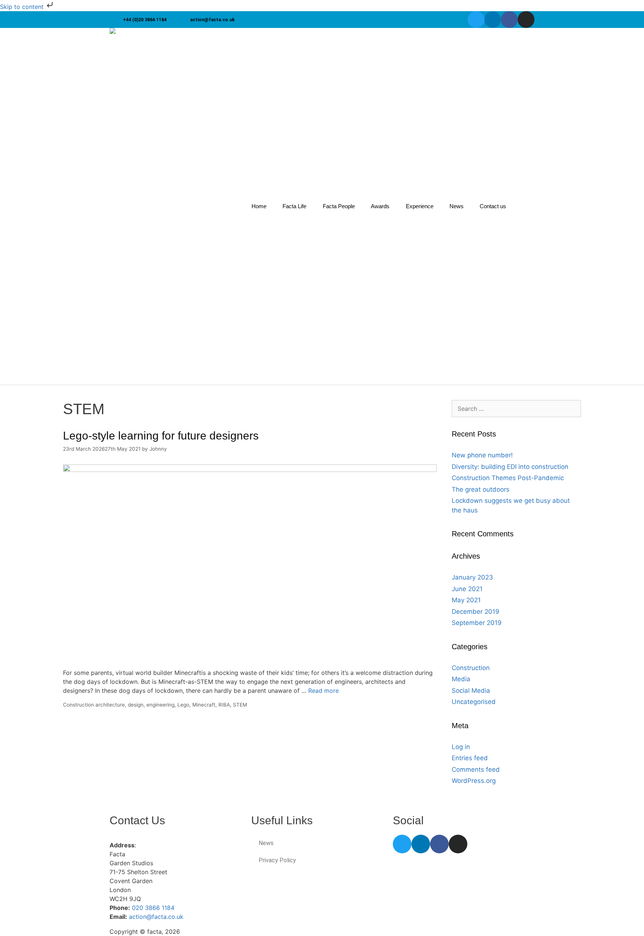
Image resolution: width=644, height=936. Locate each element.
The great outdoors (480, 489)
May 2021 (466, 600)
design (135, 705)
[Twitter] (476, 19)
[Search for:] (516, 408)
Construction (78, 705)
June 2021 (467, 589)
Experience (419, 206)
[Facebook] (509, 19)
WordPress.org (474, 780)
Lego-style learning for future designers (161, 435)
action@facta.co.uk (156, 916)
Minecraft (203, 705)
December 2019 (475, 611)
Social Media (471, 690)
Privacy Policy (277, 860)
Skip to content (22, 6)
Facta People (339, 206)
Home (259, 206)
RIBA (224, 705)
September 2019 (477, 622)
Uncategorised (474, 701)
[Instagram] (526, 19)
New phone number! (482, 455)
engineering (160, 705)
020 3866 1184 (153, 907)
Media (461, 679)
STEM (240, 705)
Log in (461, 747)
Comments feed (476, 769)
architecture (110, 705)
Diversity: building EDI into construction (510, 466)
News (456, 206)
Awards (380, 206)
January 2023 (472, 577)
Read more (323, 690)
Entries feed (470, 758)
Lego (183, 705)
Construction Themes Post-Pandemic (508, 478)
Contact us (493, 206)
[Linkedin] (492, 19)
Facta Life (294, 206)
